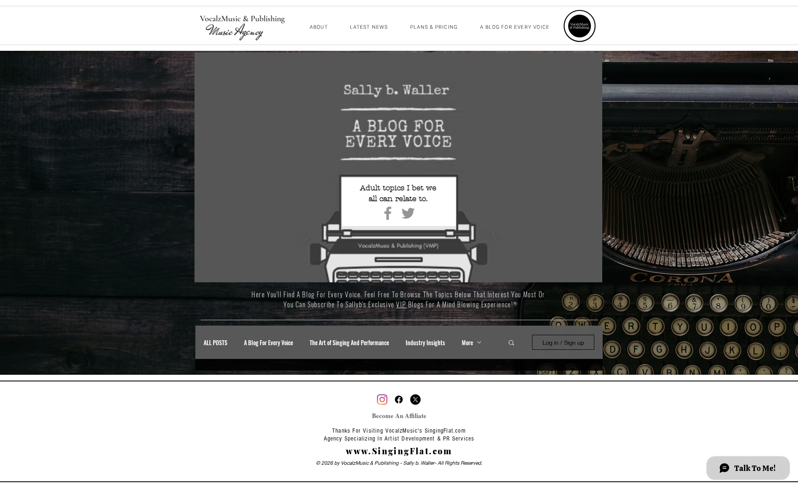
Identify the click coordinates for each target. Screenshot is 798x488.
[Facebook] (388, 213)
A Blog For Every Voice (268, 342)
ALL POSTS (215, 342)
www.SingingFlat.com (399, 450)
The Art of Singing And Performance (349, 342)
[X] (415, 399)
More (467, 342)
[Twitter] (408, 213)
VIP (401, 304)
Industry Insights (425, 342)
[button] (511, 343)
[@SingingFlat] (382, 399)
